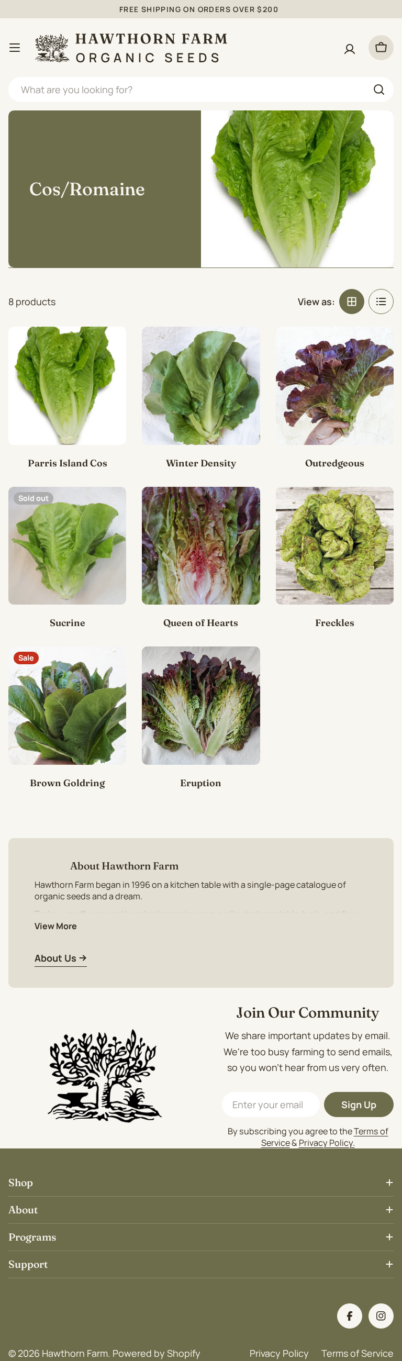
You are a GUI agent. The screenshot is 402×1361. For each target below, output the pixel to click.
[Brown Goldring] (67, 705)
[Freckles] (335, 546)
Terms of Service (357, 1353)
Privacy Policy (279, 1353)
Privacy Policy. (327, 1142)
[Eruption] (201, 705)
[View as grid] (351, 301)
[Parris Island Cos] (67, 385)
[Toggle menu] (14, 47)
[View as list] (381, 301)
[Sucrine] (67, 546)
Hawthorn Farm (75, 1353)
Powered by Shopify (156, 1353)
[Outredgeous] (335, 385)
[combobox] (201, 89)
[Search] (379, 89)
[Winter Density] (201, 385)
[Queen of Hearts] (201, 546)
